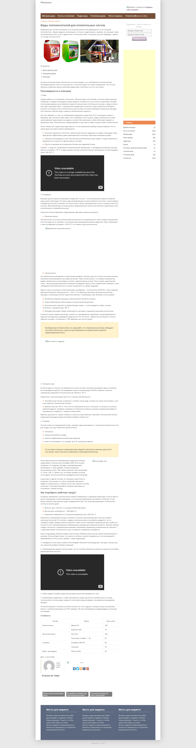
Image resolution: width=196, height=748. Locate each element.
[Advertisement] (139, 84)
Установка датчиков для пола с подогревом (99, 694)
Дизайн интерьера (129, 127)
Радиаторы (82, 16)
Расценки (46, 77)
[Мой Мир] (84, 668)
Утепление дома (98, 16)
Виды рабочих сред (50, 70)
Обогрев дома (48, 16)
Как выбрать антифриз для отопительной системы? (77, 694)
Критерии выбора (49, 73)
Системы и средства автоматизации (135, 148)
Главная (44, 21)
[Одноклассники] (81, 668)
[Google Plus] (87, 668)
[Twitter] (77, 668)
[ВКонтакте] (74, 668)
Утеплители (130, 16)
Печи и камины (115, 16)
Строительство (128, 151)
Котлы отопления (66, 16)
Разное (125, 144)
